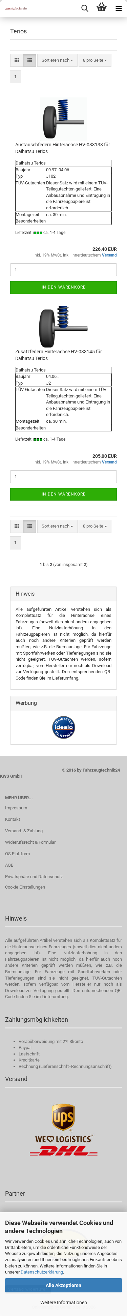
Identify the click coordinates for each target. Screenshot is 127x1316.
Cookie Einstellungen (25, 887)
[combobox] (57, 60)
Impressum (16, 807)
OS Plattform (17, 853)
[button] (16, 60)
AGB (9, 865)
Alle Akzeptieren (63, 1285)
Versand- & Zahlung (24, 830)
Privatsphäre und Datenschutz (34, 876)
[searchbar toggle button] (84, 8)
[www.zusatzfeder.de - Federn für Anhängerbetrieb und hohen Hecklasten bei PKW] (13, 8)
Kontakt (12, 819)
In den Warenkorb (64, 287)
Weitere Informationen (63, 1302)
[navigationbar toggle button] (118, 8)
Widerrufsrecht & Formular (30, 842)
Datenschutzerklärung (42, 1272)
